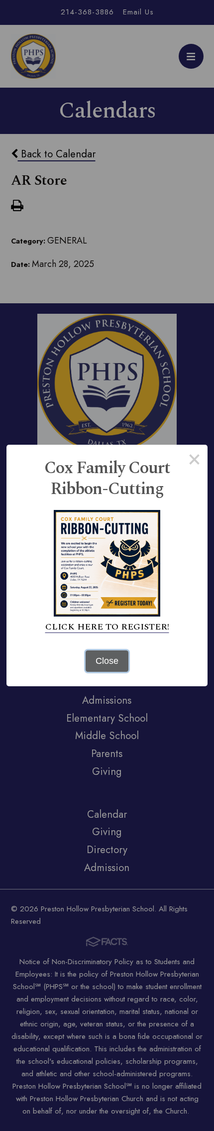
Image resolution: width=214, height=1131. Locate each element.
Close (107, 661)
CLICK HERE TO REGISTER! (107, 626)
